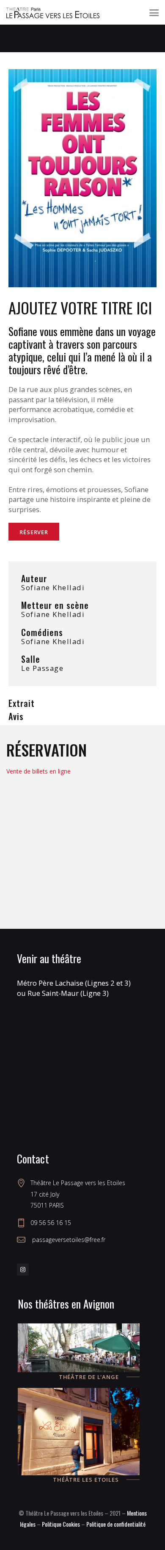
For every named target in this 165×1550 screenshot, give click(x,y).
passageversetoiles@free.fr (67, 1240)
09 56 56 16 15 (50, 1223)
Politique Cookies (61, 1523)
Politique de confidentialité (116, 1523)
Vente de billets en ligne (38, 771)
